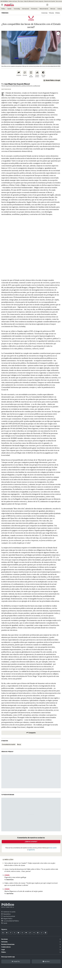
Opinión (9, 8)
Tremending (17, 8)
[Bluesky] (18, 932)
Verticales (4, 942)
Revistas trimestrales (7, 944)
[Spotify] (37, 932)
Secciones (4, 939)
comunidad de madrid (8, 744)
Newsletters (7, 914)
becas (19, 744)
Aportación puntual (9, 916)
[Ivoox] (45, 932)
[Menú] (2, 5)
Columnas (44, 13)
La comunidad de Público (11, 921)
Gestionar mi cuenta (9, 912)
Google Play (17, 961)
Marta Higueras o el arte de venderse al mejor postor (23, 891)
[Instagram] (22, 932)
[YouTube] (26, 932)
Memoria (52, 8)
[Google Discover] (6, 932)
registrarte (31, 849)
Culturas (59, 8)
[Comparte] (19, 72)
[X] (14, 932)
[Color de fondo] (43, 72)
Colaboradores (6, 947)
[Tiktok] (30, 932)
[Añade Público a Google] (3, 932)
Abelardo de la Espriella (49, 1)
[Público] (28, 5)
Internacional (25, 8)
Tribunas (4, 13)
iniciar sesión (53, 848)
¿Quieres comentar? (31, 841)
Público (7, 904)
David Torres (10, 879)
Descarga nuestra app (8, 957)
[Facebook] (10, 932)
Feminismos (34, 8)
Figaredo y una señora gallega (15, 877)
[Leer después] (31, 72)
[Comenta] (25, 72)
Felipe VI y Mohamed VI (29, 1)
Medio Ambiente (44, 8)
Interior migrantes (39, 1)
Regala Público (7, 918)
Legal (3, 949)
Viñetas (57, 13)
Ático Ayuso (20, 1)
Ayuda (5, 923)
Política (3, 8)
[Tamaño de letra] (37, 72)
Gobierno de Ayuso (13, 1)
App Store (47, 961)
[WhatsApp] (41, 932)
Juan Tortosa (10, 893)
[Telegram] (34, 932)
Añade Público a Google (53, 80)
